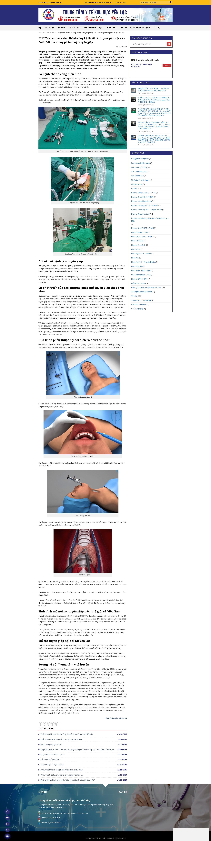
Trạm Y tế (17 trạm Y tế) (141, 300)
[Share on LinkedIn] (56, 724)
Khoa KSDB (136, 249)
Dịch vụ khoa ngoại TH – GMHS (144, 205)
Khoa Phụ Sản (137, 266)
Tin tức (123, 28)
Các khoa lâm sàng (139, 171)
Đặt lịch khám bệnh (140, 28)
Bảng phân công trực (140, 158)
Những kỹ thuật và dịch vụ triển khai (146, 287)
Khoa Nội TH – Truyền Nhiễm (143, 262)
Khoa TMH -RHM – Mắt (140, 270)
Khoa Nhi (135, 258)
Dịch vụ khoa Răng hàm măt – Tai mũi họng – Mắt (150, 219)
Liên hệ (156, 28)
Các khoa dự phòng (139, 167)
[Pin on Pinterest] (52, 724)
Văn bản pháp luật (93, 28)
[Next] (171, 66)
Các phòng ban (137, 176)
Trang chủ (41, 33)
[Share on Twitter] (44, 724)
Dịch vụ (61, 28)
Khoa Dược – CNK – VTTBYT (143, 236)
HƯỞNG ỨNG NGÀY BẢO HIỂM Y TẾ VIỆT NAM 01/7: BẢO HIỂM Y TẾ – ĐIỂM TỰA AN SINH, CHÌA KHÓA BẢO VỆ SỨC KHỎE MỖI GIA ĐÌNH (154, 139)
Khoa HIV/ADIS (137, 241)
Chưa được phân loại (139, 180)
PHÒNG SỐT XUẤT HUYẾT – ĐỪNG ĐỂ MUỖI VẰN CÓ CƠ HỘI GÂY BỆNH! (153, 90)
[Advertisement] (191, 834)
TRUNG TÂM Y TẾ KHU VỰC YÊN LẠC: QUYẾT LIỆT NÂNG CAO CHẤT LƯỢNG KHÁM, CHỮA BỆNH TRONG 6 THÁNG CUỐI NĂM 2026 (153, 125)
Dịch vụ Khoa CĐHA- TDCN (142, 197)
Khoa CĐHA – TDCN (139, 232)
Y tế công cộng (137, 309)
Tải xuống (167, 65)
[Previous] (131, 66)
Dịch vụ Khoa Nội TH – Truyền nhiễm (146, 210)
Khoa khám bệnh (138, 245)
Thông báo (110, 28)
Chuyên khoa (74, 28)
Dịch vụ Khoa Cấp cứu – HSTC (143, 192)
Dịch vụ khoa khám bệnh (141, 201)
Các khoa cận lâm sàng (140, 163)
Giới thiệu (49, 28)
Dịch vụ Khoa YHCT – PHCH (142, 228)
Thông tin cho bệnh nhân (141, 291)
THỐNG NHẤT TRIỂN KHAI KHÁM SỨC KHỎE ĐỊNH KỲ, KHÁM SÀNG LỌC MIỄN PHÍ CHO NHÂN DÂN (154, 100)
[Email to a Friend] (48, 724)
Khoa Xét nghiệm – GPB (141, 275)
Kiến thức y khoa (138, 283)
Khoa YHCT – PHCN (139, 279)
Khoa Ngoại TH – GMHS (141, 253)
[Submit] (170, 2)
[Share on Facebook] (40, 724)
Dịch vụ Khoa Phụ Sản (140, 214)
